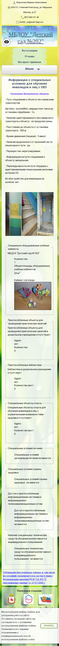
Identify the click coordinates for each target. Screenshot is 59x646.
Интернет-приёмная (29, 62)
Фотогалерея (29, 50)
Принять (49, 626)
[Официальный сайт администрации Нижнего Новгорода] (11, 600)
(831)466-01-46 (31, 17)
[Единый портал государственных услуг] (28, 600)
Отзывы (29, 56)
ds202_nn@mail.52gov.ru (31, 22)
